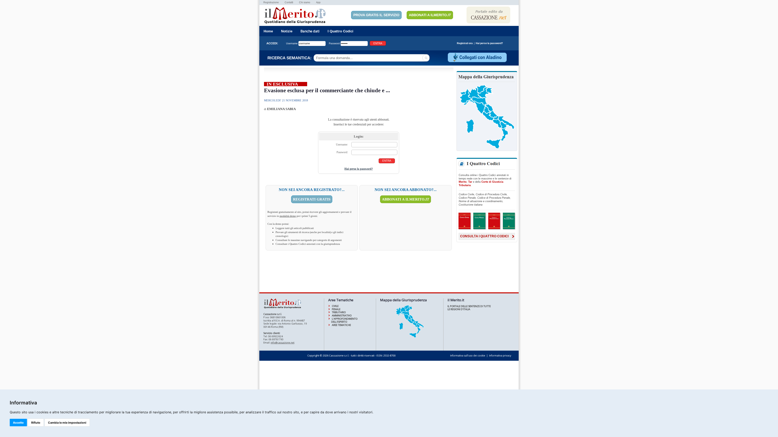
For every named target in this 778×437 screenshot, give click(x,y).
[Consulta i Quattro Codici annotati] (487, 229)
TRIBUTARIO (339, 312)
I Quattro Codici (340, 31)
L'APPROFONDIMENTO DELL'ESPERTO (344, 320)
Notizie (286, 31)
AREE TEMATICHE (341, 325)
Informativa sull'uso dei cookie (467, 355)
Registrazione (271, 2)
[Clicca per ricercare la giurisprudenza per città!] (487, 148)
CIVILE (335, 306)
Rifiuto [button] (35, 422)
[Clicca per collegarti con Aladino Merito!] (477, 62)
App (318, 2)
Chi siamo (304, 2)
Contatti (289, 2)
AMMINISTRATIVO (342, 315)
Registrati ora (465, 43)
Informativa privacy (500, 355)
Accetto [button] (18, 422)
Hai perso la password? (489, 43)
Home (268, 31)
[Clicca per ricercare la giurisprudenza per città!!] (409, 337)
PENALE (336, 309)
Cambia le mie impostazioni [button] (67, 422)
